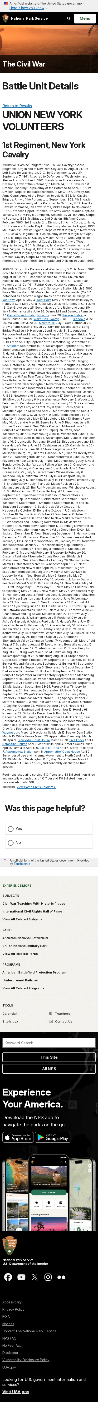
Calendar (9, 1013)
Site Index (10, 1021)
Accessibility (12, 1302)
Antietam (13, 346)
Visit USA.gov (15, 1391)
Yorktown (8, 300)
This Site (49, 1057)
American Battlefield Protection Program (34, 972)
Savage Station (72, 315)
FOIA (6, 1316)
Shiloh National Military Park (25, 946)
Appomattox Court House (62, 751)
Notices (8, 1324)
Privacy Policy (13, 1309)
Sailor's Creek (49, 748)
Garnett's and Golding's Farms (28, 315)
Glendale (79, 319)
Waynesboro (11, 732)
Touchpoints (22, 863)
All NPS (49, 1068)
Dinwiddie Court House (34, 740)
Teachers (62, 1013)
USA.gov (9, 1367)
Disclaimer (10, 1353)
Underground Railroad (20, 980)
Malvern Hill (47, 323)
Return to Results (17, 105)
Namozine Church (14, 744)
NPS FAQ (9, 1338)
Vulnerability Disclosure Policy (25, 1360)
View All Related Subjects (22, 919)
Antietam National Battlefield (25, 938)
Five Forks (76, 740)
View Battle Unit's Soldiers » (36, 787)
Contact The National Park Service (29, 1331)
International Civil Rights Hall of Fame (32, 911)
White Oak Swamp (46, 319)
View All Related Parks (20, 954)
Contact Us (63, 1021)
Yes (18, 828)
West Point (43, 300)
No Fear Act (11, 1345)
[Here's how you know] (49, 6)
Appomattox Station (19, 751)
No (18, 842)
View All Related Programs (23, 988)
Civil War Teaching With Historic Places (33, 903)
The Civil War (23, 64)
